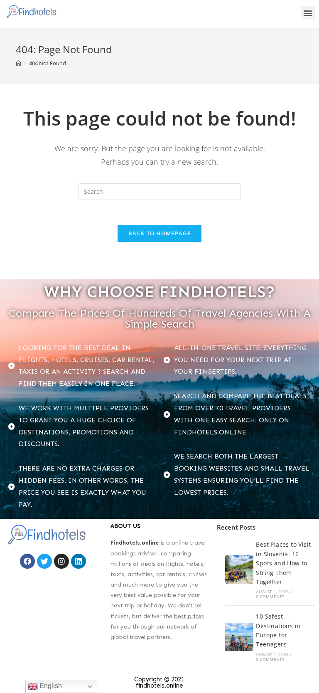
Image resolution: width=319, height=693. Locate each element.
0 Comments (270, 596)
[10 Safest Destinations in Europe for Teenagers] (239, 637)
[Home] (18, 63)
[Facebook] (27, 561)
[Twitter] (44, 561)
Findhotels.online (134, 542)
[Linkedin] (78, 561)
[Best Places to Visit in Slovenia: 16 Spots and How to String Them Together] (239, 569)
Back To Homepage (159, 233)
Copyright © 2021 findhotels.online (159, 682)
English (50, 685)
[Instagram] (61, 561)
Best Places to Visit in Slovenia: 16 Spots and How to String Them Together (283, 563)
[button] (308, 13)
